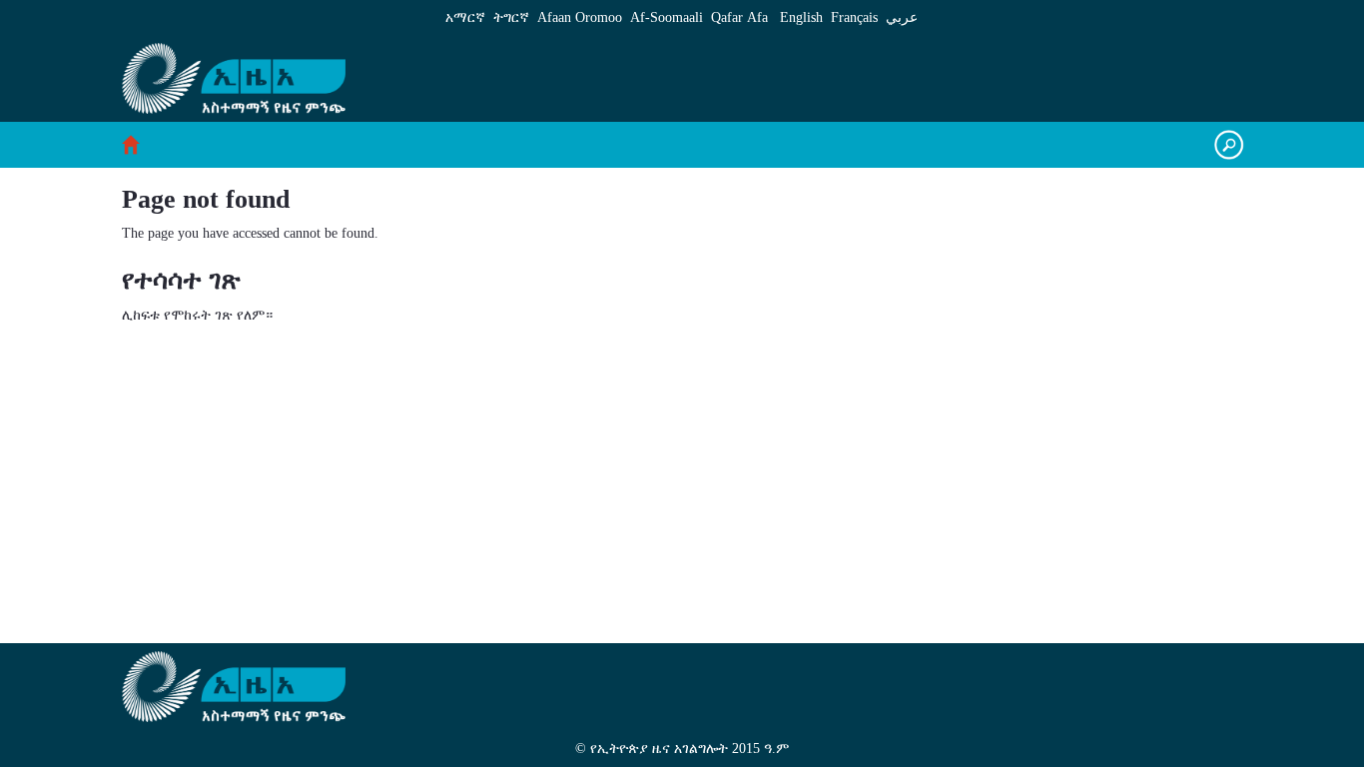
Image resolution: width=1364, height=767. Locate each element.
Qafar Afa (739, 17)
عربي (902, 17)
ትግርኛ (511, 17)
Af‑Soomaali (666, 17)
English (801, 17)
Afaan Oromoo (579, 17)
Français (854, 17)
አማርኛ (465, 17)
